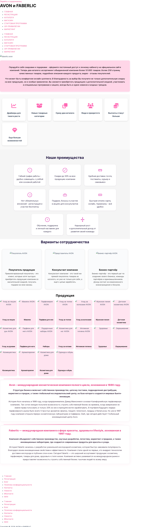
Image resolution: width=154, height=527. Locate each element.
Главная (8, 476)
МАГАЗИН (8, 20)
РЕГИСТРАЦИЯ (10, 15)
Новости (8, 491)
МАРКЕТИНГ (9, 29)
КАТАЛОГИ (9, 17)
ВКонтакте (8, 494)
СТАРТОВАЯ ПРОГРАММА (15, 23)
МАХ (6, 497)
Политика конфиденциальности (18, 485)
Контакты (8, 488)
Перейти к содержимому (11, 1)
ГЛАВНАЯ (8, 12)
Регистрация (10, 479)
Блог (6, 482)
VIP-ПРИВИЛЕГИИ (12, 26)
